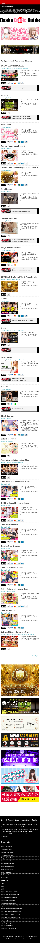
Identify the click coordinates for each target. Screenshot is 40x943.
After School (6, 125)
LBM (2, 889)
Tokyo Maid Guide (6, 872)
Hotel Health (16, 279)
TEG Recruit (4, 878)
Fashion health (29, 634)
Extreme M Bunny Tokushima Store (15, 632)
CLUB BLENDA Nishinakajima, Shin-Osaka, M (19, 168)
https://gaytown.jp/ (6, 923)
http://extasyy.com (6, 920)
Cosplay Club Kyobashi (10, 546)
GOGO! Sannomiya (8, 610)
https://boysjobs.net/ (6, 925)
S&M (13, 591)
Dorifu (3, 328)
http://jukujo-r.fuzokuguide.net (9, 900)
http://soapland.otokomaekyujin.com (11, 908)
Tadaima (4, 95)
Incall (13, 68)
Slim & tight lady (7, 416)
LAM (2, 886)
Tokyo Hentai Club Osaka (11, 248)
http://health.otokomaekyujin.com (10, 914)
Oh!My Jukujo (6, 357)
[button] (4, 2)
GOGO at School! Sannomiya (12, 567)
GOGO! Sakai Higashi (9, 524)
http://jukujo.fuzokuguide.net (9, 897)
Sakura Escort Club (9, 218)
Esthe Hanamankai (8, 439)
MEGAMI (4, 387)
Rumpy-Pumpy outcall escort (13, 146)
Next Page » (35, 656)
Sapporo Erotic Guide (7, 858)
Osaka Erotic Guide (6, 849)
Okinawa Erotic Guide (7, 861)
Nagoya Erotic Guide (7, 852)
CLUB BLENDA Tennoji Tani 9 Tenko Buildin (19, 277)
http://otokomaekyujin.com (8, 903)
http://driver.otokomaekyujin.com (10, 917)
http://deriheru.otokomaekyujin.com (11, 911)
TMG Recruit (4, 880)
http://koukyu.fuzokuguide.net (9, 892)
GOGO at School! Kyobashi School (15, 503)
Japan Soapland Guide (8, 863)
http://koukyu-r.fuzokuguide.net (10, 894)
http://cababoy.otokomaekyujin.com (11, 906)
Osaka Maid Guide (6, 875)
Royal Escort (6, 189)
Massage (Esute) (22, 68)
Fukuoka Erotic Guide (7, 855)
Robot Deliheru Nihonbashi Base (14, 589)
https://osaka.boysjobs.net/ (8, 928)
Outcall (8, 68)
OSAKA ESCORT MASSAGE (12, 66)
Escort (3, 68)
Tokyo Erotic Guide (6, 846)
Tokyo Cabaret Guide (7, 869)
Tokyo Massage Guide (7, 866)
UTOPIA (4, 298)
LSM (2, 883)
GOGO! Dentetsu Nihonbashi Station (16, 481)
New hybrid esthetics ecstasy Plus (15, 460)
